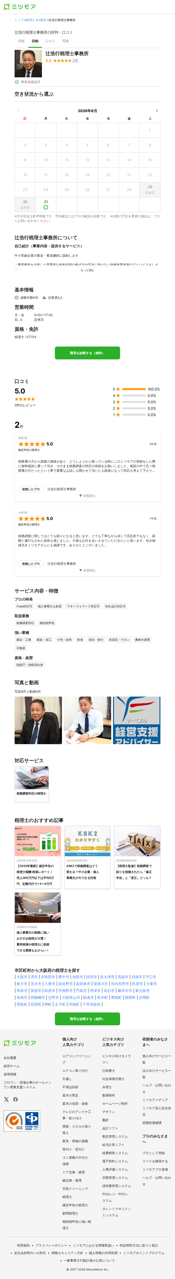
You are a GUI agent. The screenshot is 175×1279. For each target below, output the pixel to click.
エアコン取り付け (75, 1070)
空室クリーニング (75, 1188)
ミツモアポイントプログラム (144, 1253)
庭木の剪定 (70, 1095)
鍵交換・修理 (72, 1180)
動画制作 (108, 1095)
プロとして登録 (153, 1153)
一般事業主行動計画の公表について (89, 1260)
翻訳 (105, 1120)
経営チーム (12, 1066)
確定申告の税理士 (75, 1205)
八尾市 (49, 983)
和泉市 (22, 990)
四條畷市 (38, 997)
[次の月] (156, 110)
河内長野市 (120, 983)
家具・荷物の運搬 (75, 1141)
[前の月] (18, 110)
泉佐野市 (65, 983)
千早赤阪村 (91, 1004)
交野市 (53, 997)
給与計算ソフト (113, 1145)
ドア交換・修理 (73, 1172)
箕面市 (36, 990)
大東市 (151, 983)
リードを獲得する (155, 1161)
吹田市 (91, 977)
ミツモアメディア (155, 1100)
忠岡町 (144, 997)
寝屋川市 (100, 983)
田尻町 (36, 1004)
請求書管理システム (116, 1186)
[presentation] (21, 41)
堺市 (34, 977)
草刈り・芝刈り (73, 1149)
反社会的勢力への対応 (30, 1253)
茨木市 (36, 983)
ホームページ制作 (115, 1103)
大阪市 (22, 977)
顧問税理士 (70, 1213)
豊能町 (116, 997)
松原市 (137, 983)
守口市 (150, 977)
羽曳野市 (65, 990)
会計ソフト (110, 1128)
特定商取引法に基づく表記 (139, 1245)
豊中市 (63, 977)
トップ (19, 20)
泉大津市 (107, 977)
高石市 (109, 990)
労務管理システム (115, 1177)
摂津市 (95, 990)
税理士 (30, 20)
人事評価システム (115, 1169)
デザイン (108, 1112)
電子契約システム (115, 1161)
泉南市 (22, 997)
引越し (67, 1079)
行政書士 (108, 1070)
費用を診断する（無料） (87, 353)
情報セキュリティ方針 (67, 1253)
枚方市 (22, 983)
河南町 (74, 1004)
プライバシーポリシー (51, 1245)
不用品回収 (70, 1087)
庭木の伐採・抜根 (75, 1103)
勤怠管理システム (115, 1136)
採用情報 (10, 1074)
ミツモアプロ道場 (155, 1169)
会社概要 (10, 1058)
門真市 (81, 990)
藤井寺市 (125, 990)
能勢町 (130, 997)
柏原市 (49, 990)
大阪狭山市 (71, 997)
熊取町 (22, 1004)
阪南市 (88, 997)
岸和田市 (48, 977)
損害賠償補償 (152, 1123)
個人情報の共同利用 (103, 1253)
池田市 (77, 977)
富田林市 (83, 983)
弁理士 (107, 1087)
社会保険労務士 (113, 1079)
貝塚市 (136, 977)
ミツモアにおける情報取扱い (93, 1245)
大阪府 (41, 20)
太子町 (60, 1004)
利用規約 (23, 1245)
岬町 (48, 1004)
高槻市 (123, 977)
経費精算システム (115, 1153)
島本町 (102, 997)
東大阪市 (142, 990)
